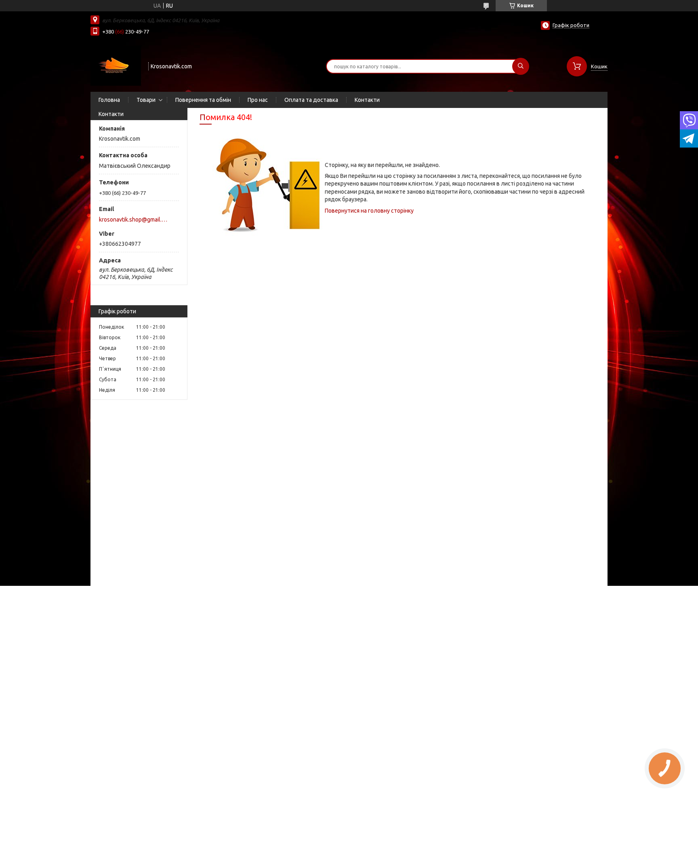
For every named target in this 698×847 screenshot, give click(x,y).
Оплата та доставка (311, 100)
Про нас (258, 100)
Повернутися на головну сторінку (369, 210)
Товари (146, 100)
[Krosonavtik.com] (115, 65)
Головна (109, 100)
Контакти (367, 100)
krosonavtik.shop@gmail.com (134, 219)
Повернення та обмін (203, 100)
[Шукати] (520, 66)
